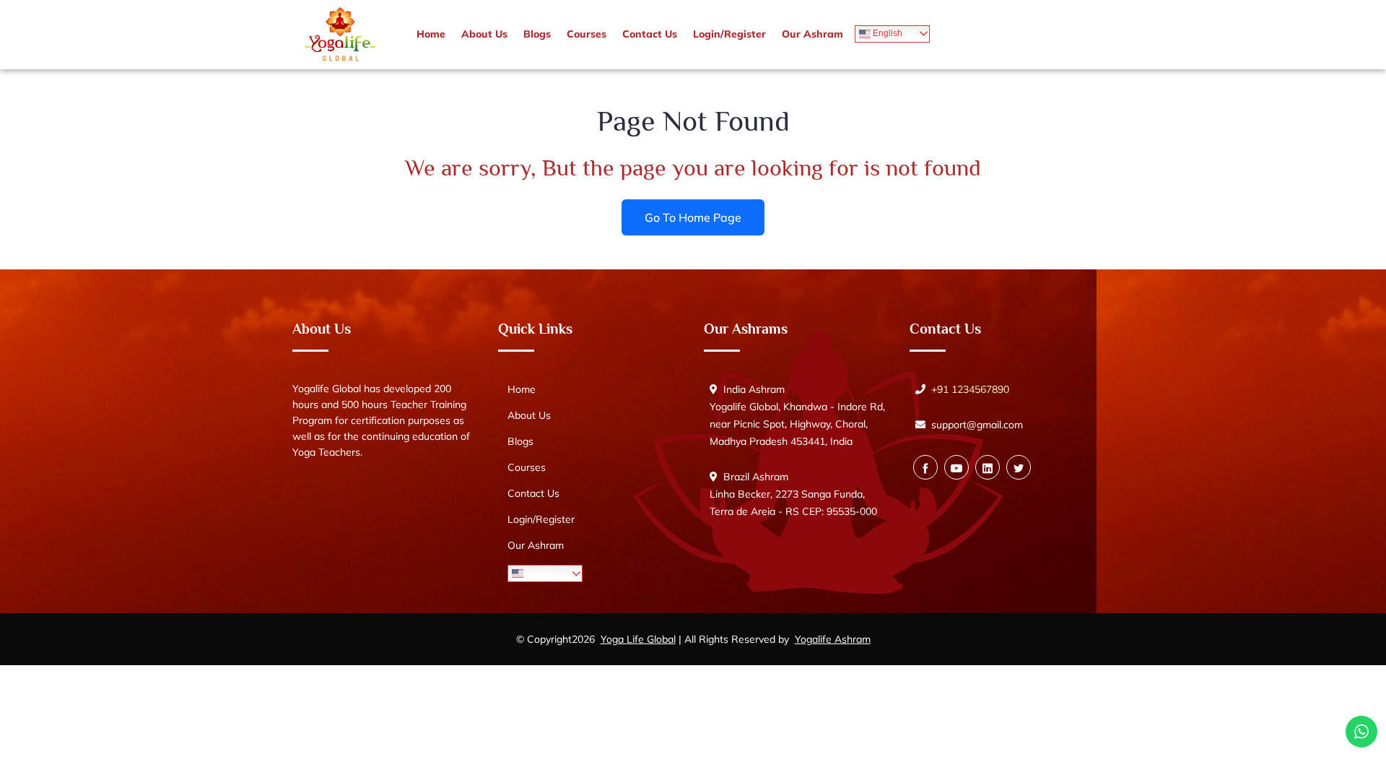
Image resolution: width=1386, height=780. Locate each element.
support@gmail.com (977, 424)
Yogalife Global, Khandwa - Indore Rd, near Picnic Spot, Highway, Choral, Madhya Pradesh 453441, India (797, 424)
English (886, 33)
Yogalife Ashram (833, 639)
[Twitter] (1018, 467)
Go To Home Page (693, 216)
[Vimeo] (987, 467)
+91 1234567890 (970, 389)
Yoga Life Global (638, 639)
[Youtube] (956, 467)
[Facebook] (925, 467)
